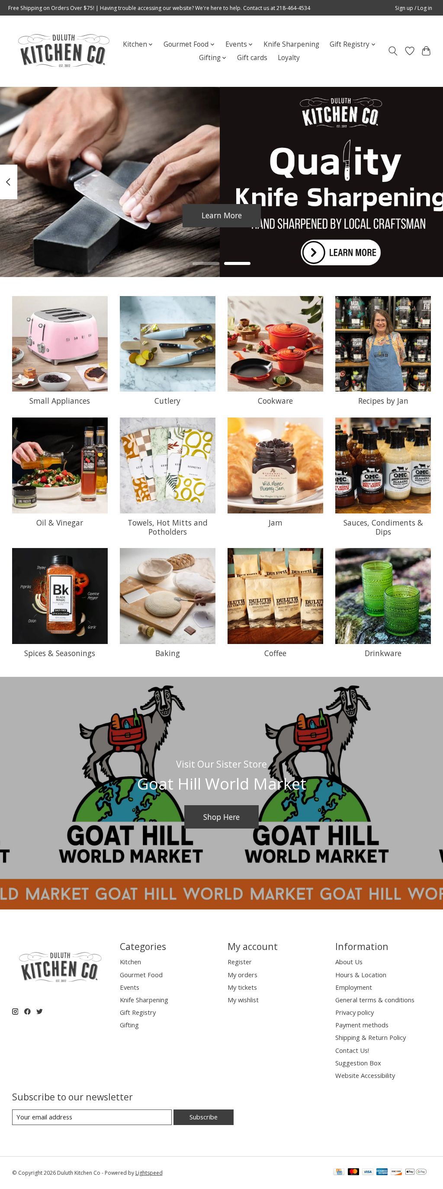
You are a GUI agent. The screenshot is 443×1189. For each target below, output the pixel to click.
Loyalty (289, 57)
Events (129, 987)
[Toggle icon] (392, 51)
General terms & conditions (374, 999)
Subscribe (203, 1116)
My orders (242, 974)
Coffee (275, 653)
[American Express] (382, 1172)
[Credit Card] (339, 1172)
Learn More (222, 215)
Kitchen (130, 961)
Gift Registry (138, 1012)
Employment (353, 987)
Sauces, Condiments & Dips (383, 527)
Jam (275, 522)
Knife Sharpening (291, 44)
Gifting (129, 1024)
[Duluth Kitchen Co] (63, 51)
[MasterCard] (353, 1172)
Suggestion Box (358, 1062)
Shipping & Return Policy (370, 1037)
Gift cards (252, 57)
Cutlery (167, 400)
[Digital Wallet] (416, 1172)
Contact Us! (352, 1050)
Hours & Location (360, 974)
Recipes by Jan (383, 400)
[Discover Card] (396, 1172)
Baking (167, 653)
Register (240, 961)
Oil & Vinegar (59, 522)
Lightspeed (149, 1172)
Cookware (275, 400)
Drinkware (383, 653)
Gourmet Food (141, 974)
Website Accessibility (365, 1075)
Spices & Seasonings (59, 653)
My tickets (242, 987)
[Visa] (367, 1172)
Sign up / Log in (413, 8)
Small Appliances (59, 400)
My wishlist (243, 999)
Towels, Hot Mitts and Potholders (168, 527)
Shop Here (221, 817)
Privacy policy (354, 1012)
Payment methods (361, 1024)
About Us (349, 961)
